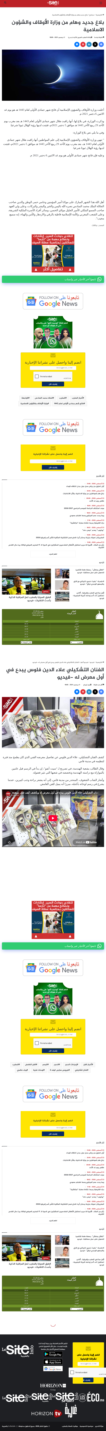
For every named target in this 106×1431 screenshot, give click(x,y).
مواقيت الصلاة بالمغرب (70, 1426)
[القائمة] (101, 4)
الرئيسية (99, 15)
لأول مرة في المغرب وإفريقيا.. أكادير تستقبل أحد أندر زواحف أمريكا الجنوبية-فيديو (88, 595)
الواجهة (24, 398)
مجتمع (91, 15)
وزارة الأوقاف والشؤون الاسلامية (34, 403)
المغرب (62, 398)
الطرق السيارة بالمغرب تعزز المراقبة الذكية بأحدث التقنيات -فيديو (30, 599)
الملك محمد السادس (44, 398)
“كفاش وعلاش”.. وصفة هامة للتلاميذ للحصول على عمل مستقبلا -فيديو (89, 571)
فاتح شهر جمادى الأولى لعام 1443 (69, 403)
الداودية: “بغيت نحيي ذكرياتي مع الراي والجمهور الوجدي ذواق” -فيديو (89, 583)
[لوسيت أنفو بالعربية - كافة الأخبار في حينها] (53, 3)
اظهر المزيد (53, 554)
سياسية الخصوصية (86, 1426)
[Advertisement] (53, 179)
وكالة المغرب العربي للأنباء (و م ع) (79, 37)
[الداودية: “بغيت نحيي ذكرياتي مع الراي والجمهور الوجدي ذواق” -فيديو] (62, 585)
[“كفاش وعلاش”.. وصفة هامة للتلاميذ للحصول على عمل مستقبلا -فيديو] (62, 573)
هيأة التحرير (99, 1426)
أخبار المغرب (77, 398)
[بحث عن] (5, 4)
